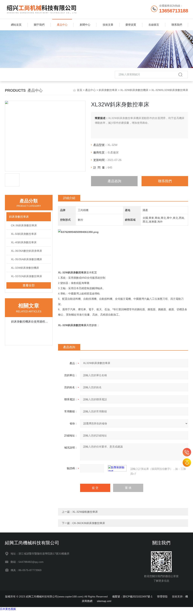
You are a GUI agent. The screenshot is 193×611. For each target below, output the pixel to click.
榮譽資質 (131, 24)
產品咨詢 (114, 181)
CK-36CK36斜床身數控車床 (88, 523)
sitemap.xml (104, 601)
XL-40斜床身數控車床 (24, 242)
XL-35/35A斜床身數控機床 (26, 259)
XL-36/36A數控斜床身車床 (26, 250)
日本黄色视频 (8, 608)
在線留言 (154, 24)
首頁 (79, 90)
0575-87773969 (187, 452)
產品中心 (62, 24)
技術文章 (108, 24)
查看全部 (29, 285)
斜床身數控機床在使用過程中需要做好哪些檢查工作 (30, 321)
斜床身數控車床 (108, 90)
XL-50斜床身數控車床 (24, 233)
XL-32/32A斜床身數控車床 (26, 276)
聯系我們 (177, 24)
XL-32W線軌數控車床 (85, 511)
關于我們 (39, 24)
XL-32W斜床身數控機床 (134, 90)
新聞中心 (85, 24)
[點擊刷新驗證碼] (117, 468)
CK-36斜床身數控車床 (24, 225)
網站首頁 (16, 24)
